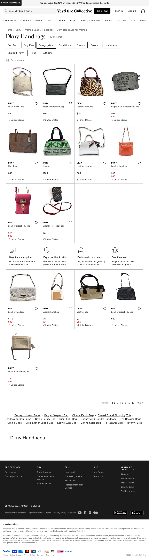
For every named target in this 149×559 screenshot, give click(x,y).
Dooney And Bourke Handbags (98, 419)
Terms (48, 512)
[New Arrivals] (18, 20)
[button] (143, 11)
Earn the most (119, 257)
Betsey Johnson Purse (27, 415)
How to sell (70, 472)
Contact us (98, 476)
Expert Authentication (55, 257)
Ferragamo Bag (114, 423)
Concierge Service (13, 476)
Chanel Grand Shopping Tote (114, 415)
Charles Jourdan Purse (18, 419)
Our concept (11, 472)
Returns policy (44, 483)
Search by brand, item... (20, 10)
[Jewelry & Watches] (102, 20)
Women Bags (32, 30)
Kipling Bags (14, 423)
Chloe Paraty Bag (45, 419)
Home (9, 30)
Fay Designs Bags (130, 419)
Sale (132, 20)
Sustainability (127, 478)
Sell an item (102, 10)
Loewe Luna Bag (67, 423)
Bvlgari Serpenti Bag (56, 415)
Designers (25, 20)
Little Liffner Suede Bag (39, 423)
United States (29, 555)
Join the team (127, 487)
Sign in (119, 10)
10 (133, 403)
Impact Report (127, 482)
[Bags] (78, 20)
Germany (40, 555)
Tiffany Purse (134, 423)
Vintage (108, 20)
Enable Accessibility (10, 2)
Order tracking (44, 472)
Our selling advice (73, 476)
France (5, 555)
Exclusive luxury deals (89, 257)
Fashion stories (128, 491)
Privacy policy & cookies (65, 512)
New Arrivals (9, 20)
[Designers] (33, 20)
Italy (53, 555)
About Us (144, 20)
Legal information (36, 512)
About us (125, 474)
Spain (48, 555)
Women (39, 20)
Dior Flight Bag (68, 419)
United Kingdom (16, 555)
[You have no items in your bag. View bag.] (143, 11)
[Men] (54, 20)
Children (61, 20)
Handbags (48, 30)
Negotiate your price (20, 257)
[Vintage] (114, 20)
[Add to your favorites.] (36, 103)
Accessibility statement (15, 512)
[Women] (45, 20)
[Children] (68, 20)
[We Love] (128, 20)
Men (50, 20)
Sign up (131, 10)
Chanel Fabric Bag (83, 415)
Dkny (18, 30)
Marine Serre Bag (90, 423)
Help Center (98, 472)
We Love (121, 20)
